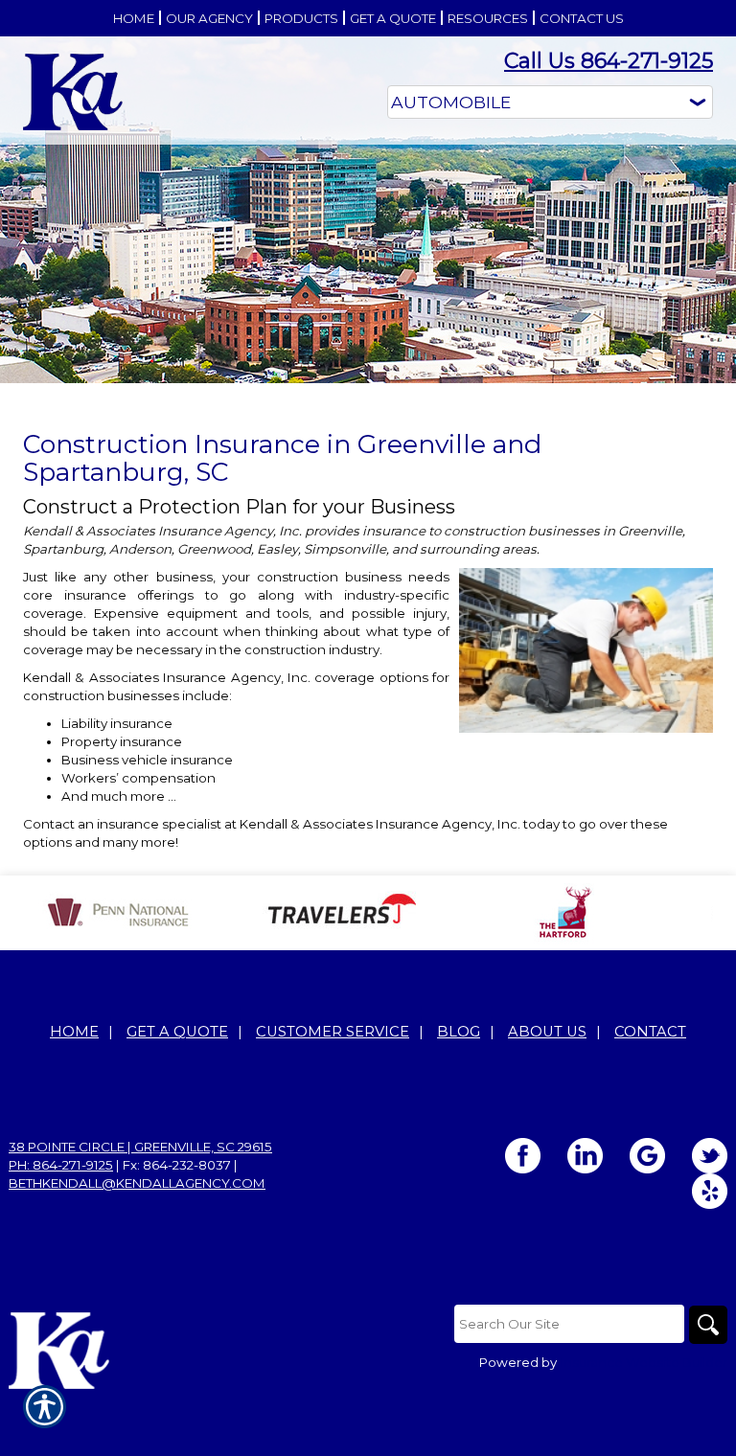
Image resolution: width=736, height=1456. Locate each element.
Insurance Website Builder (643, 1362)
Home (74, 1031)
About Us (547, 1031)
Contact (650, 1031)
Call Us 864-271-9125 (608, 61)
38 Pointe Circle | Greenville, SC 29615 (140, 1146)
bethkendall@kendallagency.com (137, 1183)
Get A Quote (177, 1031)
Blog (458, 1031)
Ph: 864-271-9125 (61, 1164)
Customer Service (332, 1031)
